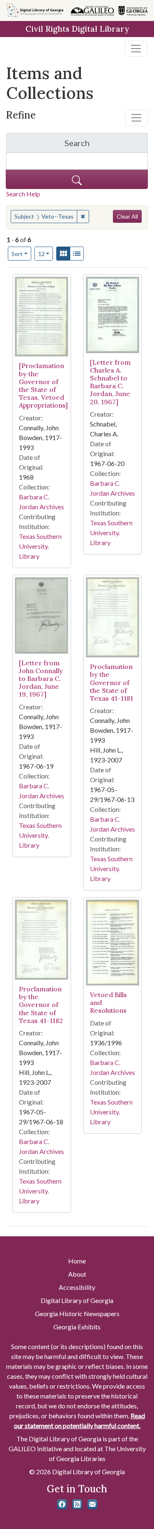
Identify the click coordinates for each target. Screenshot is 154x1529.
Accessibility (77, 1287)
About (77, 1274)
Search (106, 145)
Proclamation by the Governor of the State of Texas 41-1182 (41, 1005)
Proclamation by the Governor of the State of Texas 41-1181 (111, 682)
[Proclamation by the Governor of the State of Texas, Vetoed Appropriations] (43, 385)
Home (77, 1261)
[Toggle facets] (136, 118)
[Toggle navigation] (135, 48)
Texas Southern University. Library (40, 546)
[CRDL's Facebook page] (62, 1504)
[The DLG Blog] (77, 1504)
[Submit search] (77, 179)
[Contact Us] (92, 1504)
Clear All (127, 216)
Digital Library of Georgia (77, 1300)
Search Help (23, 194)
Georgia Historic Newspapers (77, 1313)
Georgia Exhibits (77, 1327)
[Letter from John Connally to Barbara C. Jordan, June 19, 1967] (41, 679)
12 (45, 253)
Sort (17, 253)
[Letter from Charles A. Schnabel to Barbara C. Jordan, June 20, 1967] (110, 382)
